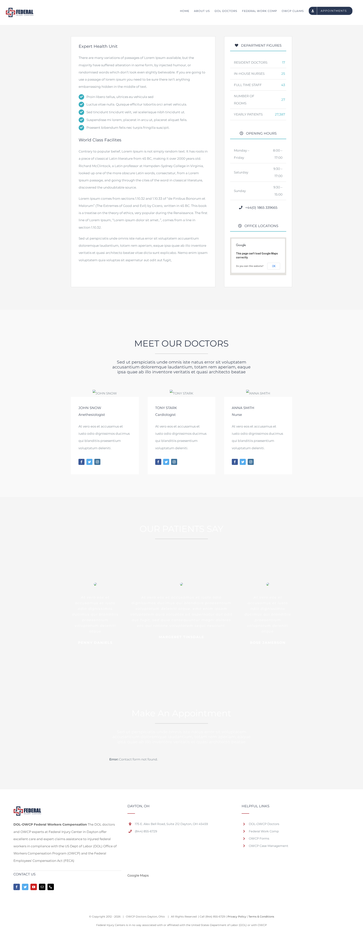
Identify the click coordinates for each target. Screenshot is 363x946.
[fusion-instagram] (97, 462)
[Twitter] (25, 887)
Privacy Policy (236, 916)
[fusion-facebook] (81, 462)
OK (273, 266)
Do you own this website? (250, 266)
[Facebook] (16, 887)
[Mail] (42, 887)
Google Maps (138, 875)
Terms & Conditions (261, 916)
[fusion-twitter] (89, 462)
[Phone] (50, 887)
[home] (27, 808)
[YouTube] (33, 887)
